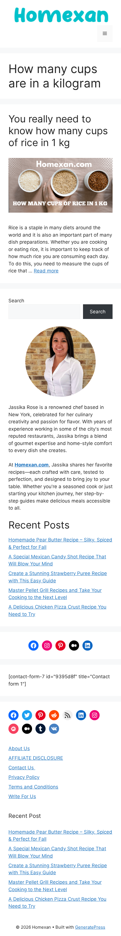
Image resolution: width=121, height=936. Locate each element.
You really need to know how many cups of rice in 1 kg (58, 130)
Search (16, 300)
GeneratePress (90, 927)
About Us (19, 748)
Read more (46, 271)
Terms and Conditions (33, 787)
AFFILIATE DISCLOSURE (35, 758)
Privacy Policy (23, 777)
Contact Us (21, 767)
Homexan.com (32, 465)
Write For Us (22, 796)
